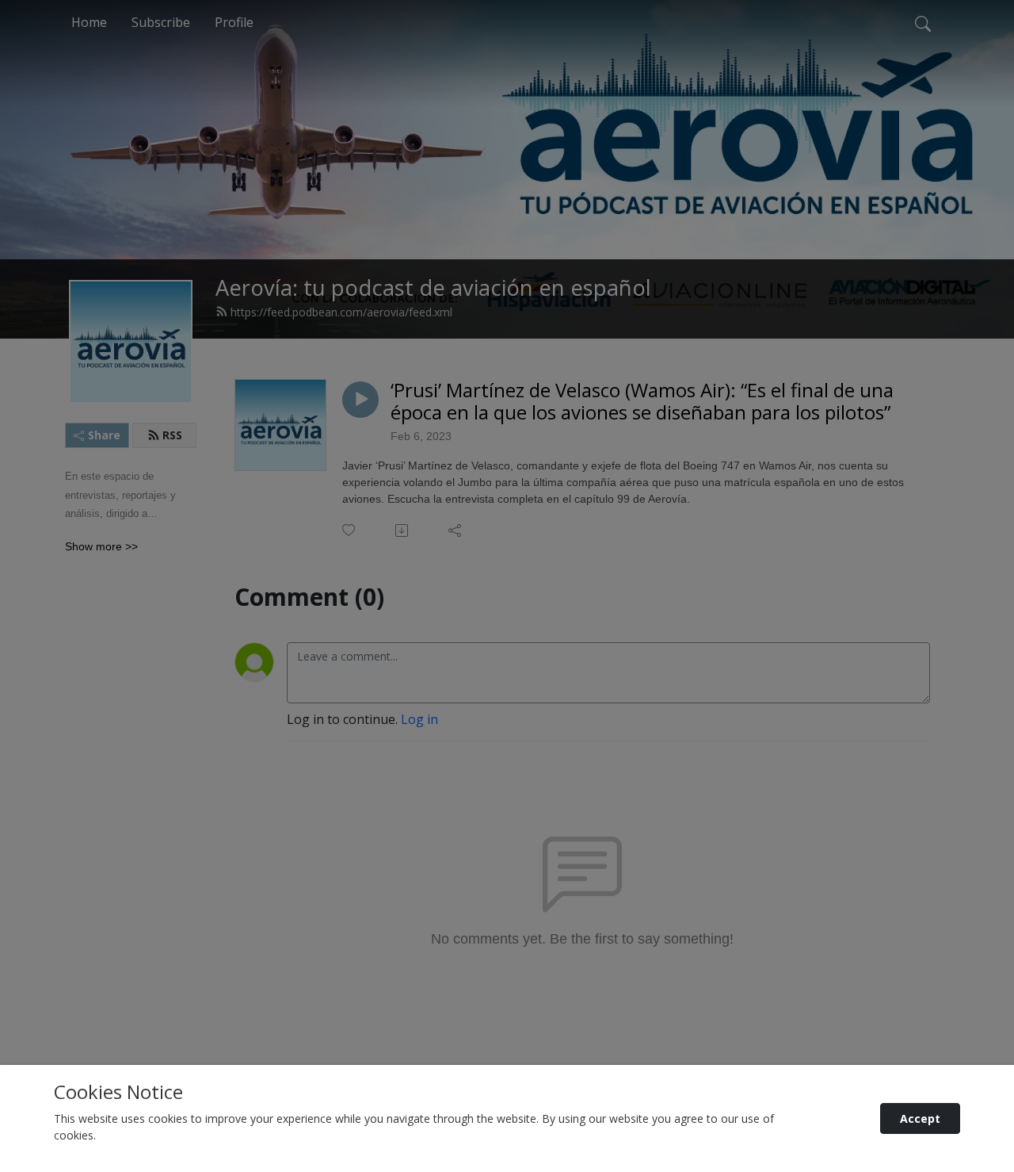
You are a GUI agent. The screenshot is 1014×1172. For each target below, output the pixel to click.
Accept (920, 1118)
